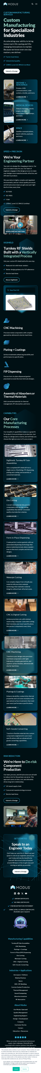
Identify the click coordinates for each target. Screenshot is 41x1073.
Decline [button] (25, 1069)
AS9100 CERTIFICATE (22, 898)
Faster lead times (12, 57)
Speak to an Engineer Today (20, 846)
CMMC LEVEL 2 (14, 909)
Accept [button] (16, 1069)
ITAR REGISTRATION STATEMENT (21, 906)
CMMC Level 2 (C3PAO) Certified (18, 65)
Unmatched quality (13, 61)
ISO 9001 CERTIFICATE (21, 902)
